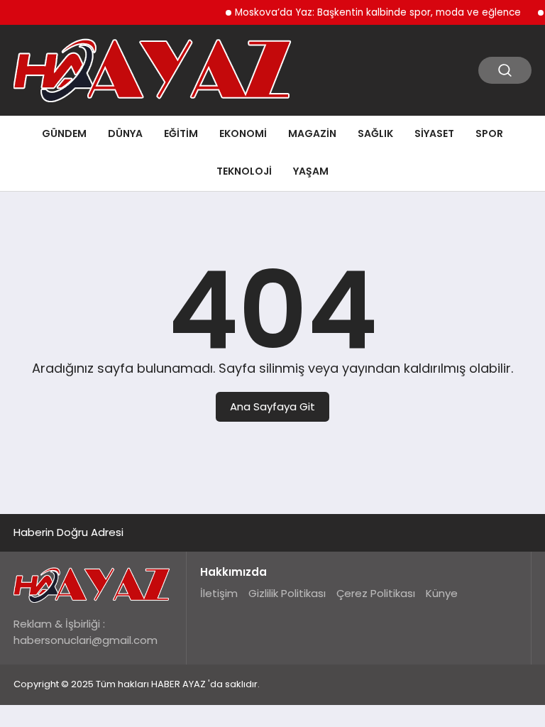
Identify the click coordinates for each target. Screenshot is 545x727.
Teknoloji (244, 171)
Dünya (125, 133)
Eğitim (181, 133)
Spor (489, 133)
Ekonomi (243, 133)
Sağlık (375, 133)
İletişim (219, 593)
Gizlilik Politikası (287, 593)
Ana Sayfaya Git (272, 406)
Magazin (312, 133)
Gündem (64, 133)
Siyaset (434, 133)
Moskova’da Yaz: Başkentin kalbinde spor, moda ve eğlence (373, 12)
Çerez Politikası (375, 593)
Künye (442, 593)
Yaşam (311, 171)
